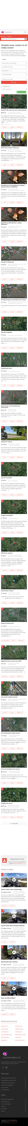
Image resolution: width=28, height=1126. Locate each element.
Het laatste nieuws (6, 1104)
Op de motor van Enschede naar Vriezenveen (10, 406)
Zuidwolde (4, 1014)
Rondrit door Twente (7, 591)
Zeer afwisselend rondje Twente (10, 733)
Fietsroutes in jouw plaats (8, 1082)
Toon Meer (15, 823)
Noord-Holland (20, 1034)
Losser (4, 164)
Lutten (4, 385)
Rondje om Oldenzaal (7, 262)
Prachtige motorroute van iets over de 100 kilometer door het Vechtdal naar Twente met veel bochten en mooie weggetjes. (14, 776)
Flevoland (18, 1026)
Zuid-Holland (19, 1040)
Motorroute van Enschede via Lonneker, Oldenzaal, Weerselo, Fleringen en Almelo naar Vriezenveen (13, 414)
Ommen (4, 782)
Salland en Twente (6, 442)
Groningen (5, 1031)
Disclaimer (4, 1108)
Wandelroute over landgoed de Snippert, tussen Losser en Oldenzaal (13, 186)
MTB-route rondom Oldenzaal (10, 148)
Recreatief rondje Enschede (9, 697)
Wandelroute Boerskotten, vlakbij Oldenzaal (11, 223)
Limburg (18, 1031)
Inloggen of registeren (7, 1099)
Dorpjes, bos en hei (6, 803)
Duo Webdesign (14, 1121)
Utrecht (18, 1037)
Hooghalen (4, 905)
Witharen (4, 602)
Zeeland (4, 1040)
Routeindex (8, 32)
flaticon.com (7, 1123)
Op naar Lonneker (6, 478)
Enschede (4, 127)
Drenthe (13, 640)
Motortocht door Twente (9, 962)
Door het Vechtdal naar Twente (10, 769)
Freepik (13, 1123)
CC (11, 1123)
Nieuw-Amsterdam (5, 640)
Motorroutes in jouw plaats (8, 1078)
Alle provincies (5, 1089)
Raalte (4, 457)
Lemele (4, 941)
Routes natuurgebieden (7, 1085)
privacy (3, 1111)
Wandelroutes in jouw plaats (8, 1080)
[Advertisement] (14, 15)
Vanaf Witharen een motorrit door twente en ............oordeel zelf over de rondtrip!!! (12, 597)
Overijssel (12, 127)
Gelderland (19, 1029)
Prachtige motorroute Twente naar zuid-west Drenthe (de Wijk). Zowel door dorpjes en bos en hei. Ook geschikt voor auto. (13, 810)
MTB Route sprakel (6, 553)
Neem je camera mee (7, 623)
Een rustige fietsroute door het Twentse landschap (14, 305)
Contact (3, 1106)
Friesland (4, 1029)
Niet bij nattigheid (6, 332)
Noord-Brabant (6, 1034)
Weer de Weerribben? (8, 998)
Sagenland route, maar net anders (11, 661)
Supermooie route (6, 368)
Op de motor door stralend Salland (12, 925)
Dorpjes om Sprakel (7, 515)
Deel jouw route (5, 1101)
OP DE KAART (22, 92)
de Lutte (4, 241)
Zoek (14, 82)
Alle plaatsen (4, 1087)
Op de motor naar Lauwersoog (11, 889)
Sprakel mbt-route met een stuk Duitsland (13, 110)
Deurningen (4, 676)
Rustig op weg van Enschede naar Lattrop (13, 300)
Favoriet (20, 127)
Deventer (4, 748)
